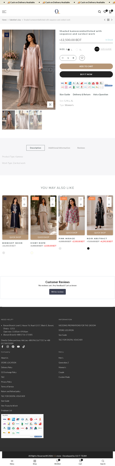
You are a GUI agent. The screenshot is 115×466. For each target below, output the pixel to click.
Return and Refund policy (10, 391)
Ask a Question (100, 94)
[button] (104, 49)
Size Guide (65, 94)
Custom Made (64, 377)
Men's (61, 358)
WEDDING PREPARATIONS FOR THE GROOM (77, 325)
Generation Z (64, 362)
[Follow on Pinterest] (13, 346)
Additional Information (59, 148)
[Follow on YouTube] (18, 346)
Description (35, 148)
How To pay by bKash (9, 406)
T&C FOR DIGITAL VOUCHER (70, 340)
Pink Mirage (67, 238)
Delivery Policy (6, 367)
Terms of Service (7, 386)
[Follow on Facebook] (2, 346)
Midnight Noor (12, 243)
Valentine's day (15, 20)
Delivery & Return (81, 94)
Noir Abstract (97, 238)
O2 (54, 456)
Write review (57, 292)
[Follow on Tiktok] (23, 346)
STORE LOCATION (66, 330)
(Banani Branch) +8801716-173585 (18, 335)
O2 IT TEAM (81, 456)
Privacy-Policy (6, 382)
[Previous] (7, 69)
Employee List (6, 410)
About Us (4, 358)
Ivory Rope (38, 243)
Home (4, 20)
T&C (3, 377)
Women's (69, 105)
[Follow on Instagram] (7, 346)
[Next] (50, 69)
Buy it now (86, 74)
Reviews (81, 148)
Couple (61, 372)
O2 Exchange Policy (8, 372)
